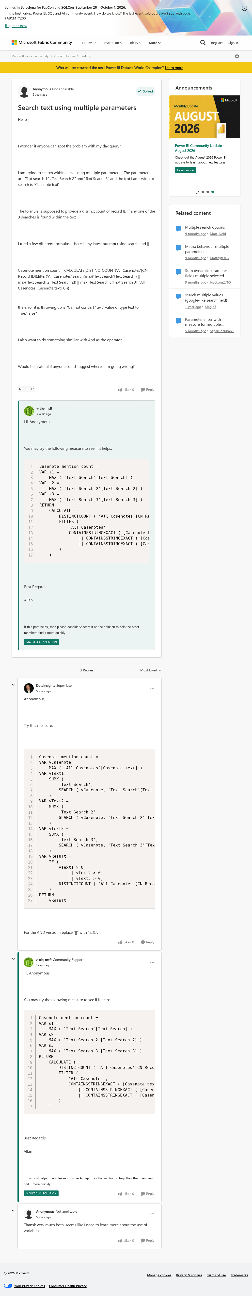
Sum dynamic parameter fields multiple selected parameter (206, 273)
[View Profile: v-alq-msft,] (29, 411)
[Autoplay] (197, 191)
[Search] (203, 43)
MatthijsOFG (219, 257)
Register (217, 42)
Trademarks (239, 1275)
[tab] (202, 191)
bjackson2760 (220, 282)
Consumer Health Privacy (68, 1286)
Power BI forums (64, 56)
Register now (16, 25)
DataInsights (45, 685)
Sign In (233, 42)
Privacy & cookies (189, 1275)
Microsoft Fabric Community (30, 56)
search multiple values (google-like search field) (206, 297)
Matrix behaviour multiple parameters (207, 249)
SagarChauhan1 (222, 330)
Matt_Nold (218, 233)
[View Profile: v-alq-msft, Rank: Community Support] (28, 962)
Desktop (85, 56)
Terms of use (216, 1275)
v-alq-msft (44, 408)
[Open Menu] (237, 56)
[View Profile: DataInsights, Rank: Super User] (29, 688)
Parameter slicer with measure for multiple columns (203, 322)
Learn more (174, 67)
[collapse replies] (13, 685)
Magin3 (210, 306)
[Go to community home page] (42, 42)
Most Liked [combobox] (151, 670)
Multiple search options (205, 227)
